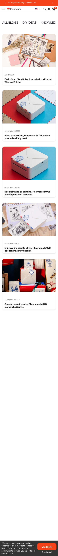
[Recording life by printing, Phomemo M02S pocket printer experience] (29, 163)
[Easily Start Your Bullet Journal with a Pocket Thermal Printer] (29, 50)
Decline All (47, 552)
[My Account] (49, 9)
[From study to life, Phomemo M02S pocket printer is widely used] (29, 107)
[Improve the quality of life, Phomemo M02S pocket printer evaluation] (29, 219)
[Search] (45, 9)
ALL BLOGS (10, 22)
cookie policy (7, 553)
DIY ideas (29, 22)
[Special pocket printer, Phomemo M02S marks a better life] (29, 275)
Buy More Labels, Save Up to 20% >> (28, 3)
